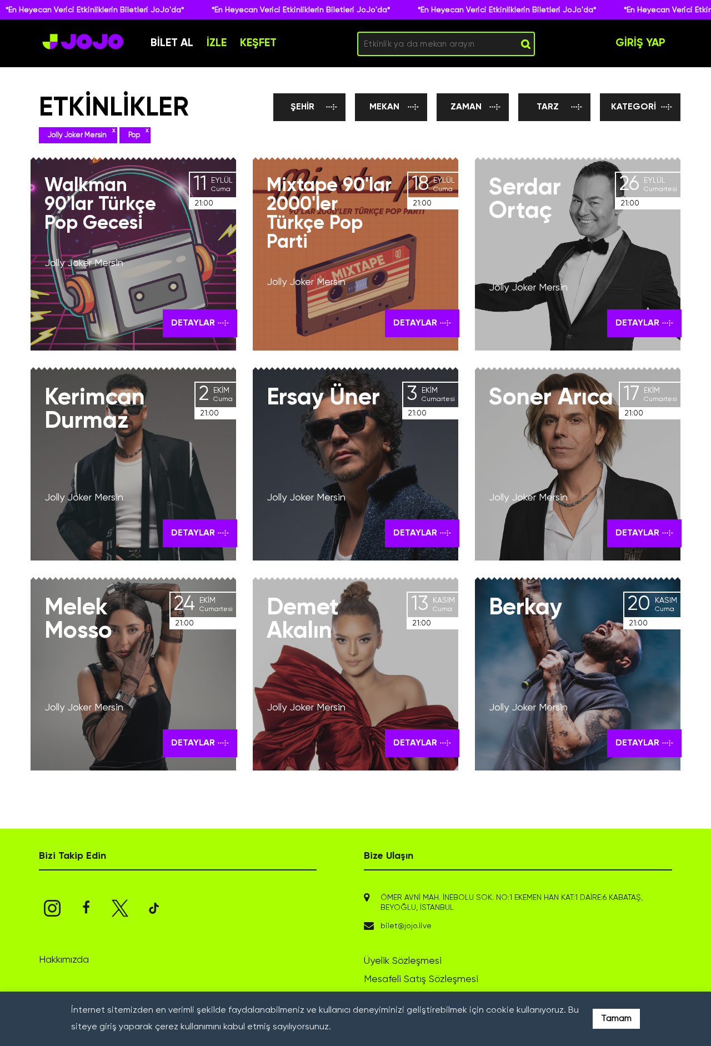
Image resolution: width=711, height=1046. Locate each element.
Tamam (616, 1018)
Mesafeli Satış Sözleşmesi (421, 979)
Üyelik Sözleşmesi (403, 961)
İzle (217, 43)
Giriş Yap (640, 43)
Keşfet (258, 43)
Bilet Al (172, 43)
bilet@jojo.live (406, 926)
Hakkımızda (64, 960)
